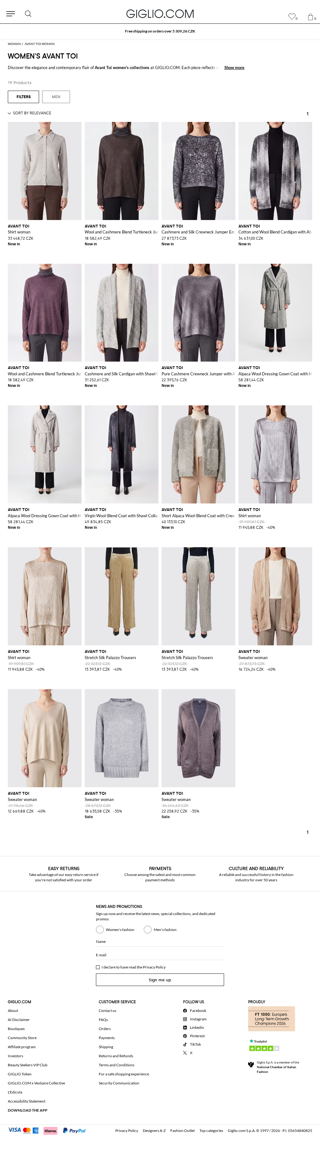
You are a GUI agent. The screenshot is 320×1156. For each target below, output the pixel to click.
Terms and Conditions (116, 1065)
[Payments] (49, 1130)
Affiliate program (22, 1046)
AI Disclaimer (19, 1019)
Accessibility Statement (26, 1101)
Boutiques (16, 1028)
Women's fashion (120, 929)
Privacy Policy (154, 967)
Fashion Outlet (182, 1130)
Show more (234, 67)
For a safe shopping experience (124, 1074)
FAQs (103, 1019)
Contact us (107, 1010)
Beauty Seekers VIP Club (28, 1065)
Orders (105, 1028)
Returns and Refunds (116, 1055)
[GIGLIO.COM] (160, 13)
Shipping (106, 1046)
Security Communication (119, 1083)
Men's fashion (165, 929)
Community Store (22, 1037)
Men (56, 97)
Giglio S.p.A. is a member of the (278, 1066)
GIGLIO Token (20, 1074)
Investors (15, 1055)
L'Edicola (15, 1092)
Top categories (211, 1130)
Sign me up (160, 980)
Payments (107, 1037)
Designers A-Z (154, 1130)
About (13, 1010)
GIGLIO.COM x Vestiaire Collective (36, 1083)
